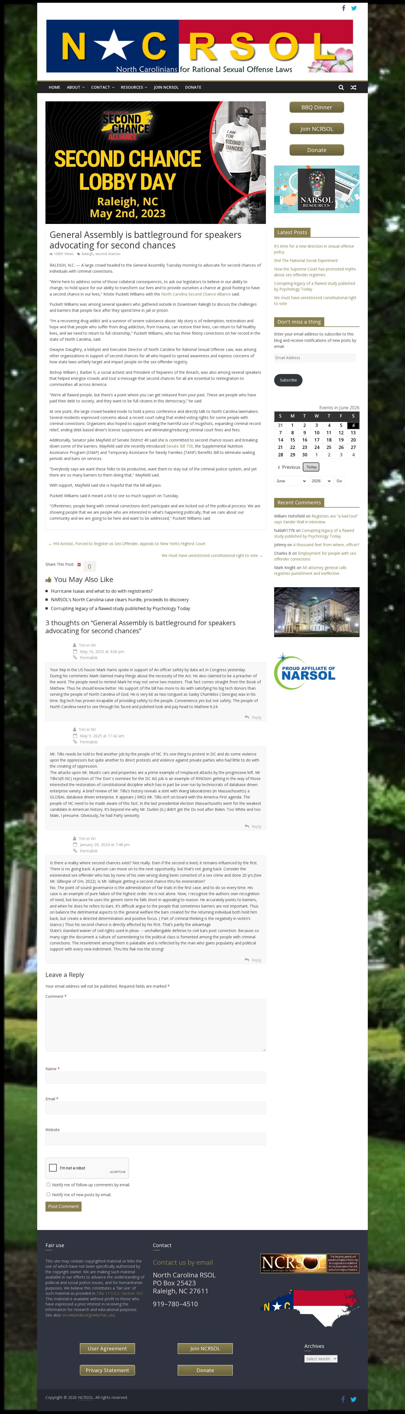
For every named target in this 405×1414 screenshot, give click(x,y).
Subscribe (288, 380)
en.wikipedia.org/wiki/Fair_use (89, 1315)
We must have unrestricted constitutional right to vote (212, 555)
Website (52, 1129)
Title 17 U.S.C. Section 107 (119, 1293)
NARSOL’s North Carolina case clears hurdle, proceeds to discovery (120, 600)
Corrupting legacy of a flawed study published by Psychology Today (120, 608)
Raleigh (87, 253)
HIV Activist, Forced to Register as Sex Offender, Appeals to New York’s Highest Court (127, 543)
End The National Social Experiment (306, 260)
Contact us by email (183, 1262)
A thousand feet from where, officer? (326, 544)
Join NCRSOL (166, 87)
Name (52, 1068)
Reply (256, 717)
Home (54, 87)
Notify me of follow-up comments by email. (91, 1184)
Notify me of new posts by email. (81, 1194)
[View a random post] (353, 87)
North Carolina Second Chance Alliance (196, 294)
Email (51, 1098)
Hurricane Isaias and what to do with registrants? (102, 591)
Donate (193, 87)
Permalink (89, 657)
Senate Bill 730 (179, 446)
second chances (107, 253)
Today (311, 467)
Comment (56, 996)
